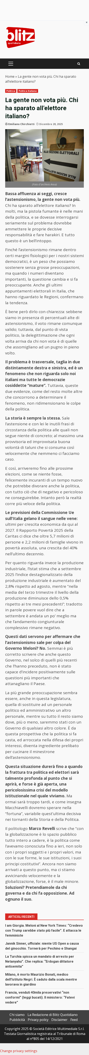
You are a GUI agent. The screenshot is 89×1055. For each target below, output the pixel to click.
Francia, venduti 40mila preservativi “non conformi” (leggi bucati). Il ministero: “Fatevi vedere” (40, 997)
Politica (10, 90)
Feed (74, 1019)
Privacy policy (38, 1019)
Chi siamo (17, 1014)
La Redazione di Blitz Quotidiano (53, 1014)
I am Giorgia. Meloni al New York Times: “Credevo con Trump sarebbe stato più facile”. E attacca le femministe (44, 930)
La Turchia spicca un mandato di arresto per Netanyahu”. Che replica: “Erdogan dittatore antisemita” (39, 961)
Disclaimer (59, 1019)
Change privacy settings (18, 1051)
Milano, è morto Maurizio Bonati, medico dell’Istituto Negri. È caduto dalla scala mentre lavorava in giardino (41, 979)
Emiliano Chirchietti (21, 124)
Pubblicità (17, 1019)
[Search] (78, 64)
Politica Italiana (28, 90)
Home (9, 76)
